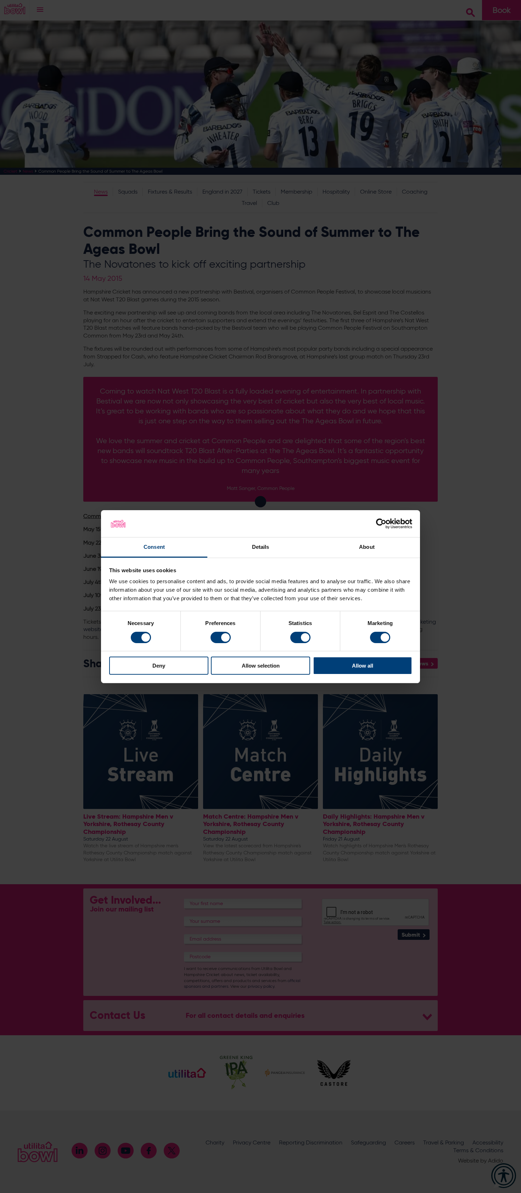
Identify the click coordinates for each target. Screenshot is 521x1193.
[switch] (221, 637)
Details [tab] (260, 547)
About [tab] (367, 547)
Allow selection (261, 666)
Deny (158, 666)
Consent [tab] (154, 547)
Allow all (362, 666)
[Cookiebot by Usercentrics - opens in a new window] (381, 523)
